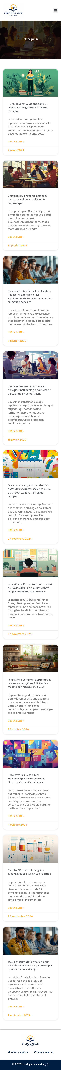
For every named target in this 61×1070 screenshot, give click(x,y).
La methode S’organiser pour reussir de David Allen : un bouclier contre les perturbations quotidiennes (30, 588)
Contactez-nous (43, 1052)
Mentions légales (18, 1052)
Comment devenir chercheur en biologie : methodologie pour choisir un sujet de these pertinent (29, 391)
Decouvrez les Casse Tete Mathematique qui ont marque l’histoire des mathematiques (26, 779)
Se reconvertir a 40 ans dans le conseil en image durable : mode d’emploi (27, 108)
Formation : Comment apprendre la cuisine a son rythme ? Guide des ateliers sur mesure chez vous (29, 684)
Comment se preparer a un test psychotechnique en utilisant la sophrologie (27, 200)
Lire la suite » (16, 141)
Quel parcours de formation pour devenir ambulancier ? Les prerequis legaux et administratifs (30, 966)
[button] (55, 10)
